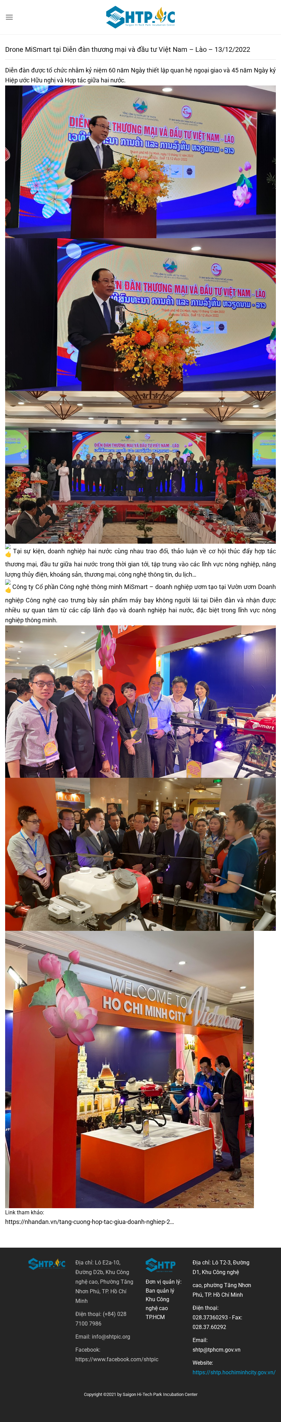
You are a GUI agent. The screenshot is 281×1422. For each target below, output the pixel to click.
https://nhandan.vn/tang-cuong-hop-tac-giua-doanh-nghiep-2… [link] (89, 1221)
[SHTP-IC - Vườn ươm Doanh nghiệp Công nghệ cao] (140, 17)
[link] (136, 586)
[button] (9, 17)
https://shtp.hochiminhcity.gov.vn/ (234, 1372)
